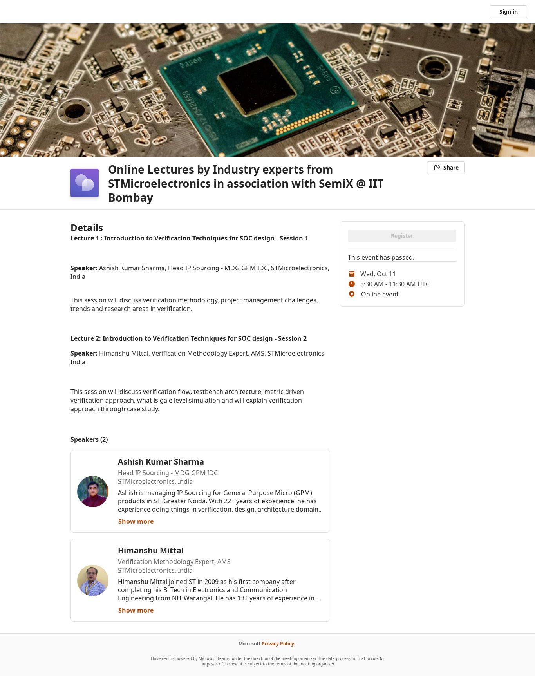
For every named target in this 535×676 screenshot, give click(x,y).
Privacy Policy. (278, 643)
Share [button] (451, 167)
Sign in (508, 11)
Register (402, 235)
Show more (136, 521)
